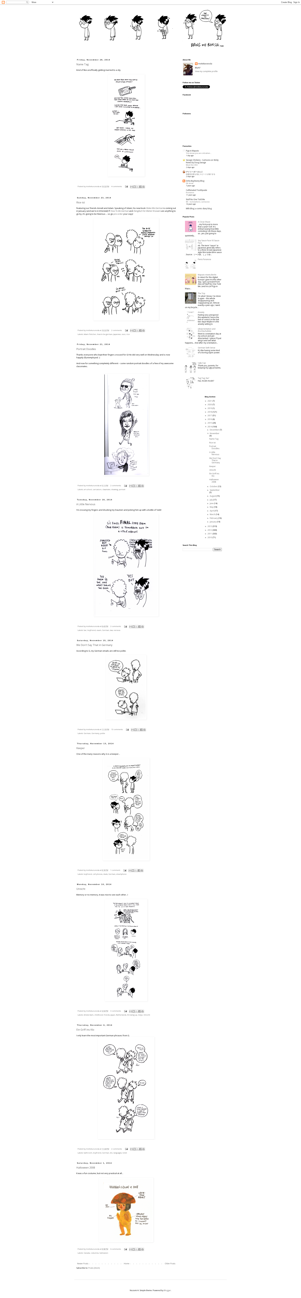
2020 (210, 404)
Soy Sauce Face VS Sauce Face (208, 241)
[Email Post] (126, 186)
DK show (189, 183)
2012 (210, 530)
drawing (114, 489)
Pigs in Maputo (192, 150)
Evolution (190, 192)
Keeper (80, 748)
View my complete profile (206, 71)
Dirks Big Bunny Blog (195, 181)
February (214, 518)
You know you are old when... (198, 153)
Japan (113, 1015)
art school (88, 489)
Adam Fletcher (90, 334)
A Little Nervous (85, 504)
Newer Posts (82, 1263)
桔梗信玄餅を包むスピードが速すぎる (200, 174)
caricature (97, 489)
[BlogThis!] (134, 186)
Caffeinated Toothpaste (196, 190)
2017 (210, 415)
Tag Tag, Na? (203, 378)
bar (85, 630)
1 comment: (115, 870)
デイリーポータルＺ (194, 171)
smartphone (121, 874)
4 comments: (117, 186)
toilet (125, 1153)
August (213, 496)
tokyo (140, 1015)
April (212, 510)
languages (118, 1153)
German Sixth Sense (206, 347)
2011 (210, 533)
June (212, 503)
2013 (210, 526)
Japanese (117, 334)
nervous (117, 630)
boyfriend (91, 630)
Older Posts (170, 1263)
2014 (210, 426)
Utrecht (80, 889)
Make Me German (154, 208)
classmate (106, 489)
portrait (122, 489)
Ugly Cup (202, 363)
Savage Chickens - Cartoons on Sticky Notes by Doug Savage (202, 161)
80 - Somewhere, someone (198, 202)
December (215, 429)
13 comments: (117, 729)
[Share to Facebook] (140, 186)
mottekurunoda (205, 63)
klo (111, 1153)
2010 (210, 537)
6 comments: (116, 1249)
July (211, 499)
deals (105, 874)
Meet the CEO (192, 165)
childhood (98, 1015)
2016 (210, 419)
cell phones (97, 874)
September (215, 490)
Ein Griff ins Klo (85, 1029)
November (214, 433)
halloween (104, 1253)
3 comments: (116, 1011)
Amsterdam (88, 1015)
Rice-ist (80, 202)
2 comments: (117, 330)
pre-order (118, 213)
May (212, 507)
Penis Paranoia (204, 259)
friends (107, 1015)
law (111, 630)
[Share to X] (137, 186)
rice (128, 334)
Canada (87, 1253)
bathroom (88, 1153)
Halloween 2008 (85, 1167)
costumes (95, 1253)
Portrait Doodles (86, 349)
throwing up (132, 1015)
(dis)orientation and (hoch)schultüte (206, 330)
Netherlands (121, 1015)
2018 (210, 412)
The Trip (201, 293)
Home (126, 1263)
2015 (210, 423)
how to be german (104, 334)
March (213, 514)
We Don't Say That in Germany (94, 645)
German (105, 630)
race (123, 334)
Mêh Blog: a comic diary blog (199, 208)
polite (102, 733)
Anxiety (201, 312)
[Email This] (131, 186)
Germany (95, 733)
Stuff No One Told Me (195, 199)
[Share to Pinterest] (143, 186)
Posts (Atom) (94, 1268)
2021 (210, 401)
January (213, 521)
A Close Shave (204, 221)
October (214, 486)
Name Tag (82, 64)
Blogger (167, 1290)
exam (99, 630)
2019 (210, 408)
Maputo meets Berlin (207, 274)
